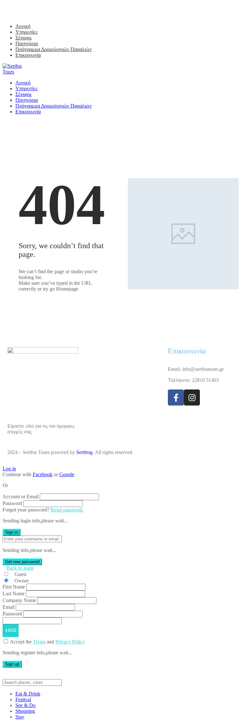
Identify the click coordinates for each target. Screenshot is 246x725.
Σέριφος (23, 37)
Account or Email (20, 496)
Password (12, 503)
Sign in (11, 532)
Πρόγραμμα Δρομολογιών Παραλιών (53, 49)
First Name (14, 587)
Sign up (12, 664)
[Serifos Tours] (17, 71)
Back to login (20, 568)
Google (66, 474)
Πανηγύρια (26, 43)
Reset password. (67, 509)
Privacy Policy (70, 641)
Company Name (19, 600)
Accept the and (47, 641)
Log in (9, 468)
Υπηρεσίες (26, 32)
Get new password (22, 561)
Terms (39, 641)
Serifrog (84, 452)
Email (8, 607)
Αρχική (22, 26)
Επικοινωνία (28, 55)
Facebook (43, 474)
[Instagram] (192, 397)
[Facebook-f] (176, 397)
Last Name (14, 593)
